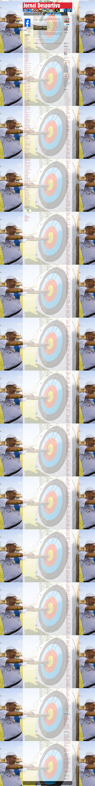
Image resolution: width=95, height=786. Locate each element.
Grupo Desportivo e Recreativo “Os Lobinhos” (27, 122)
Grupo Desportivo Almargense (27, 114)
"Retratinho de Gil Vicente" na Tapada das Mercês (67, 728)
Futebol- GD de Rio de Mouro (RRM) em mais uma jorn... (68, 205)
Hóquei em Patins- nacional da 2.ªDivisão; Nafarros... (68, 359)
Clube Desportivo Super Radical (27, 94)
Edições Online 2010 (63, 13)
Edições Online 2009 (27, 14)
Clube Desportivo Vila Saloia (27, 96)
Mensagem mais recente (38, 43)
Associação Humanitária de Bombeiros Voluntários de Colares (26, 60)
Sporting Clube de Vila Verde (27, 190)
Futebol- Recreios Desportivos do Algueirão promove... (68, 451)
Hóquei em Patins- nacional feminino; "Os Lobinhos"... (68, 460)
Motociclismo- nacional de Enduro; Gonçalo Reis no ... (68, 426)
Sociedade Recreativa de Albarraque (26, 175)
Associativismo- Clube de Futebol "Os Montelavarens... (68, 396)
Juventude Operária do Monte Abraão (27, 144)
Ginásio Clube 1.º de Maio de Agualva (27, 108)
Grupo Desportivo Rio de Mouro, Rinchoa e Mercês (27, 125)
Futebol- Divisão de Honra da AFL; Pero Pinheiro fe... (68, 108)
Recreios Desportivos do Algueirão (27, 170)
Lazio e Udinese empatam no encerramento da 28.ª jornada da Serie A (67, 767)
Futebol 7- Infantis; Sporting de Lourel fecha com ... (68, 126)
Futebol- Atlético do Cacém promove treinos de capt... (68, 577)
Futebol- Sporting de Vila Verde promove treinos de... (68, 439)
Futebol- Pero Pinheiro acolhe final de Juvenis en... (68, 676)
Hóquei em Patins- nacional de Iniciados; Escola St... (68, 700)
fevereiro (67, 705)
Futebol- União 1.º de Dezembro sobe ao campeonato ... (68, 316)
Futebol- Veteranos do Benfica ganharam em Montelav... (68, 332)
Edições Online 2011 (54, 13)
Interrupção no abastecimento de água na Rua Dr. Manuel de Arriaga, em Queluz (67, 719)
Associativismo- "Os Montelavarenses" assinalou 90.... (68, 322)
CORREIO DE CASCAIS (26, 221)
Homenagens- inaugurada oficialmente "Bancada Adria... (68, 302)
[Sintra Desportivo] (27, 26)
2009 (66, 708)
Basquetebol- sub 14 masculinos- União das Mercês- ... (68, 355)
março (67, 704)
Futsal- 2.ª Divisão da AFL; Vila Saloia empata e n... (68, 297)
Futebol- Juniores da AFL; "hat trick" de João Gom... (68, 619)
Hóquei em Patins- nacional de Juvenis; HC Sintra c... (68, 279)
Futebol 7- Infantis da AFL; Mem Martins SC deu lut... (68, 549)
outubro (67, 101)
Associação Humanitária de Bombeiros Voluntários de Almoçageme (26, 56)
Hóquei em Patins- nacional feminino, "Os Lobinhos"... (68, 283)
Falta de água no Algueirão (66, 716)
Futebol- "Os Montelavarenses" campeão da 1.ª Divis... (68, 162)
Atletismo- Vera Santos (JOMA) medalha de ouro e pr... (68, 465)
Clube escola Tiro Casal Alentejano (27, 98)
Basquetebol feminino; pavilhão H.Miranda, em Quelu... (68, 530)
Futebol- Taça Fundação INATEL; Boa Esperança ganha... (68, 685)
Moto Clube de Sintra (27, 153)
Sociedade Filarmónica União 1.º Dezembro (27, 172)
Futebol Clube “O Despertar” (27, 106)
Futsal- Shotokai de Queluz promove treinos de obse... (68, 416)
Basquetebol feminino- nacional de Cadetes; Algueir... (68, 456)
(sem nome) (66, 48)
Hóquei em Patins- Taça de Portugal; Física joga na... (68, 567)
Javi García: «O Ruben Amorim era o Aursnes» (67, 756)
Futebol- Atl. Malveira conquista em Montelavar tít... (68, 312)
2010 (66, 97)
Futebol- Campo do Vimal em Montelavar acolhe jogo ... (68, 637)
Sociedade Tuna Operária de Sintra (27, 180)
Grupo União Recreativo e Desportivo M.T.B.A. (27, 138)
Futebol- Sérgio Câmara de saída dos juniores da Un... (68, 131)
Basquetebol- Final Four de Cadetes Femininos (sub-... (68, 350)
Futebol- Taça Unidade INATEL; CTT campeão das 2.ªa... (68, 144)
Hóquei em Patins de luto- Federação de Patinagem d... (68, 652)
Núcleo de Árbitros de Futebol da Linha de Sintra (27, 163)
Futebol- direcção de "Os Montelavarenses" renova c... (68, 224)
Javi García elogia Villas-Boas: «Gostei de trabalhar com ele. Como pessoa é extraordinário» (67, 763)
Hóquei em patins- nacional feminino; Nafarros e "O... (68, 368)
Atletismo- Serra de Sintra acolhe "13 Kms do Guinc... (68, 219)
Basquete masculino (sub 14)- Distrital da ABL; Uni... (68, 421)
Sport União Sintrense (26, 184)
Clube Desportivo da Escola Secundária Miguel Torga (27, 89)
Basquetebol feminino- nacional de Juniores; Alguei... (68, 430)
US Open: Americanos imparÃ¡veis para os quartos (67, 745)
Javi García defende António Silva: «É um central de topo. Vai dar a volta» (67, 759)
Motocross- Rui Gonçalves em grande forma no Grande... (68, 591)
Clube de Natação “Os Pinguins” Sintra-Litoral (27, 87)
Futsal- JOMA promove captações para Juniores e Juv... (68, 543)
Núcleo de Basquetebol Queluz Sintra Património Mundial (27, 160)
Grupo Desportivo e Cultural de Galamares (27, 117)
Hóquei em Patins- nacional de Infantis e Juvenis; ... (68, 512)
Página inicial (49, 43)
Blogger (54, 783)
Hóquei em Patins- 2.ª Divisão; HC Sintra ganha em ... (68, 337)
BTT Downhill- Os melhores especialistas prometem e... (68, 657)
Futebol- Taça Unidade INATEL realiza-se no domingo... (68, 196)
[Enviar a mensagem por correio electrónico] (51, 39)
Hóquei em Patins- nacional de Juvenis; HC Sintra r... (68, 364)
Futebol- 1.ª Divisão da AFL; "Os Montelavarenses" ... (68, 269)
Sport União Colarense (26, 182)
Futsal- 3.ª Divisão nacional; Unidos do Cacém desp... (67, 694)
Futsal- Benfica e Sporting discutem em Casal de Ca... (68, 507)
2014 (66, 92)
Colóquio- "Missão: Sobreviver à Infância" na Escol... (68, 582)
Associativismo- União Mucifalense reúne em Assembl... (68, 229)
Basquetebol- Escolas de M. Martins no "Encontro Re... (68, 406)
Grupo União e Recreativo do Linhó (27, 132)
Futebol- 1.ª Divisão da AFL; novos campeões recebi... (68, 153)
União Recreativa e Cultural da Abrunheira (27, 205)
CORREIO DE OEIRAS (26, 219)
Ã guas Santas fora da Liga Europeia (67, 740)
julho (66, 102)
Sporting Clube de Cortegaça (27, 186)
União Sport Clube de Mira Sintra (27, 207)
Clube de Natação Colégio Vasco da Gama (27, 84)
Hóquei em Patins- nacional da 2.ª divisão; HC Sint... (68, 182)
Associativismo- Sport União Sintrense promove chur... (68, 214)
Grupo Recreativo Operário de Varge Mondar (27, 128)
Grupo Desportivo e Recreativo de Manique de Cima (27, 120)
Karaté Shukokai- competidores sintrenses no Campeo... (68, 553)
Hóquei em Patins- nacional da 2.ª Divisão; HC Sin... (68, 149)
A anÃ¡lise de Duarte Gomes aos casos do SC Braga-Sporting (67, 742)
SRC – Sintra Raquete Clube (26, 192)
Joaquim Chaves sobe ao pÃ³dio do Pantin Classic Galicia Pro (67, 737)
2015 (66, 91)
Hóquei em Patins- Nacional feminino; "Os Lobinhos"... (68, 614)
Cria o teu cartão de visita (27, 27)
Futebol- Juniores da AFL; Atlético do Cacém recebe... (68, 632)
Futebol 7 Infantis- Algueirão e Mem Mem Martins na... (68, 201)
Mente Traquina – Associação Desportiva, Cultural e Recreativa (27, 149)
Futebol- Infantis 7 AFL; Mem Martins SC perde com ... (68, 242)
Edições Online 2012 (46, 13)
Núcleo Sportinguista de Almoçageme (27, 165)
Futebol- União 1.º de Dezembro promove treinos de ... (68, 558)
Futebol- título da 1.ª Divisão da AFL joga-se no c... (68, 233)
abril (66, 702)
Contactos (34, 14)
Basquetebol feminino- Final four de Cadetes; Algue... (68, 264)
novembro (67, 100)
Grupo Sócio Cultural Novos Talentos (27, 130)
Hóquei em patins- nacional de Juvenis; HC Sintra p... (68, 586)
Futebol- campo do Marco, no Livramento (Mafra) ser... (68, 246)
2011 (66, 96)
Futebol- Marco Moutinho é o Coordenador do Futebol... (68, 443)
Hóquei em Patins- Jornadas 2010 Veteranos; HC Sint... (68, 562)
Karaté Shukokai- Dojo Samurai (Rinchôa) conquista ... (68, 392)
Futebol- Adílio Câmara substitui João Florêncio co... (68, 671)
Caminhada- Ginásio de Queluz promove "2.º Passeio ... (68, 642)
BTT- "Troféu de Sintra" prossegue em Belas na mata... (68, 628)
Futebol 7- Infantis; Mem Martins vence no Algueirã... (68, 135)
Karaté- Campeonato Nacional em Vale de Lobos (68, 525)
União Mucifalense (27, 200)
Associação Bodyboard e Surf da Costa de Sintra (27, 46)
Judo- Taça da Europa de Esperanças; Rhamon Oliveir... (68, 435)
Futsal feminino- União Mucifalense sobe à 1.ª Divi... (68, 288)
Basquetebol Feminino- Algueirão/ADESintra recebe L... (68, 662)
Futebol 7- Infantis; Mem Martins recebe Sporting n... (68, 647)
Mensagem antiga (58, 43)
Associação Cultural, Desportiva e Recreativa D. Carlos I (27, 49)
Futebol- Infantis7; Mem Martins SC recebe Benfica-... (68, 378)
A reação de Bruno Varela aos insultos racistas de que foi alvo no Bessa (67, 771)
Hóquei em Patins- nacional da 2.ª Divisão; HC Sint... (68, 475)
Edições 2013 (39, 13)
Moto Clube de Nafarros (26, 151)
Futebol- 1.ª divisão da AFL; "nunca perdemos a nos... (68, 158)
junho (67, 104)
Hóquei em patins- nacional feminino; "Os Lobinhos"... (68, 172)
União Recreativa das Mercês (27, 202)
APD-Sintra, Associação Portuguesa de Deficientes (26, 39)
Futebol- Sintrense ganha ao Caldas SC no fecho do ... (68, 306)
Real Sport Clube (27, 168)
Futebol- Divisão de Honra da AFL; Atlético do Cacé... (68, 255)
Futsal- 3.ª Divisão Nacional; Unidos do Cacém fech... (67, 469)
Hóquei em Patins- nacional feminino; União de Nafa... (67, 167)
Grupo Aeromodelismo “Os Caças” (27, 112)
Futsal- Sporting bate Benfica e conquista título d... (68, 447)
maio (66, 105)
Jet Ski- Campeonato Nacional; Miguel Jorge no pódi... (68, 117)
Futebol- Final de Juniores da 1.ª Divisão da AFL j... (68, 346)
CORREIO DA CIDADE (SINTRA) (27, 217)
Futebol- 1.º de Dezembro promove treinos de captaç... (68, 210)
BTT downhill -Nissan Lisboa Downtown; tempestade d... (68, 600)
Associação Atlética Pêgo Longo (27, 43)
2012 (66, 95)
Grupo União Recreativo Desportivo (26, 135)
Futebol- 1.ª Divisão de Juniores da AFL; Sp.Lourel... (68, 327)
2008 (66, 709)
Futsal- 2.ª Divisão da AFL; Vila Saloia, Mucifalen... (68, 572)
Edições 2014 (33, 13)
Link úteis (39, 14)
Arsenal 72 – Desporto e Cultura (27, 41)
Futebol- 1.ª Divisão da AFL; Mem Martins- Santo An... (68, 521)
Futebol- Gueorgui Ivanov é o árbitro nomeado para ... (68, 187)
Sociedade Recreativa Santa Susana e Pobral (27, 178)
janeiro (67, 706)
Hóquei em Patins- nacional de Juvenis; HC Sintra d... (68, 484)
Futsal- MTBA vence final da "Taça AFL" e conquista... (68, 610)
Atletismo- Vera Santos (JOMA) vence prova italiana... (68, 681)
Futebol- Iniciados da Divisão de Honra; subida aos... (68, 341)
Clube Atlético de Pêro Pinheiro (27, 73)
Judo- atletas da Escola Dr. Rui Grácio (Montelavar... (68, 539)
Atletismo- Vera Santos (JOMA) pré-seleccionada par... (68, 383)
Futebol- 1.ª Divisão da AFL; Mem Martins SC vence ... (68, 503)
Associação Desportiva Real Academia (26, 52)
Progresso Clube (27, 167)
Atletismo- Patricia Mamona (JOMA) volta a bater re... (68, 140)
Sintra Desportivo (26, 18)
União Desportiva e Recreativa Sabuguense (27, 199)
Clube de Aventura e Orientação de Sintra (27, 77)
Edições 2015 (27, 13)
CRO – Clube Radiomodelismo (27, 104)
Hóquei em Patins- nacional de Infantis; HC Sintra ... (68, 113)
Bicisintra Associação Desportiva (27, 67)
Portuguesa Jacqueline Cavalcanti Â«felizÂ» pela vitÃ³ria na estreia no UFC (67, 750)
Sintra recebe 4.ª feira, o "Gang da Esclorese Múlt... (68, 238)
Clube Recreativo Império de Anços (27, 100)
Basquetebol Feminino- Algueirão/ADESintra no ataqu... (68, 374)
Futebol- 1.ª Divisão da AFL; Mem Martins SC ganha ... (68, 605)
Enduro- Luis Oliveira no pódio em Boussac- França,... (68, 690)
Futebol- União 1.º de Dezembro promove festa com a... (68, 192)
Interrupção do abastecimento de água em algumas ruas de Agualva (66, 725)
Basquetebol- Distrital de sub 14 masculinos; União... (68, 251)
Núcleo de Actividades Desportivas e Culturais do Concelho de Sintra (27, 156)
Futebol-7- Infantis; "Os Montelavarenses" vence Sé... (68, 122)
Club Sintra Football (27, 71)
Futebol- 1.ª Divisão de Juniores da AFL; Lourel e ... (68, 387)
